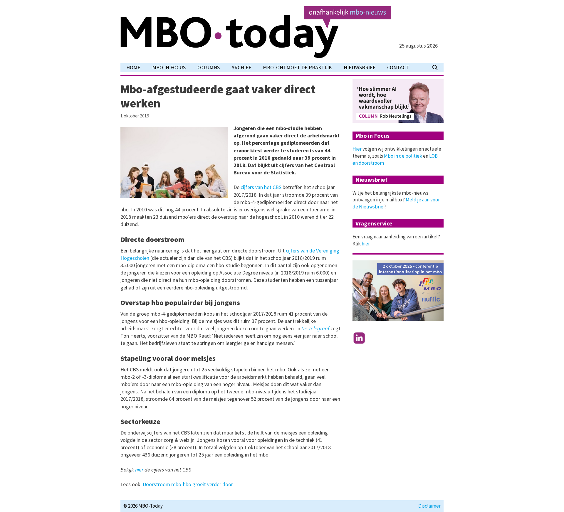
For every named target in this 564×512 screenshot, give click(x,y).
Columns (208, 67)
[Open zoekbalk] (435, 67)
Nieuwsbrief (359, 67)
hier (140, 469)
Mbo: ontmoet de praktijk (297, 67)
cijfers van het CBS (261, 187)
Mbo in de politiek (403, 156)
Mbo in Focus (169, 67)
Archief (241, 67)
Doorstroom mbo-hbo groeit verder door (188, 484)
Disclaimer (429, 506)
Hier (357, 149)
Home (133, 67)
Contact (398, 67)
